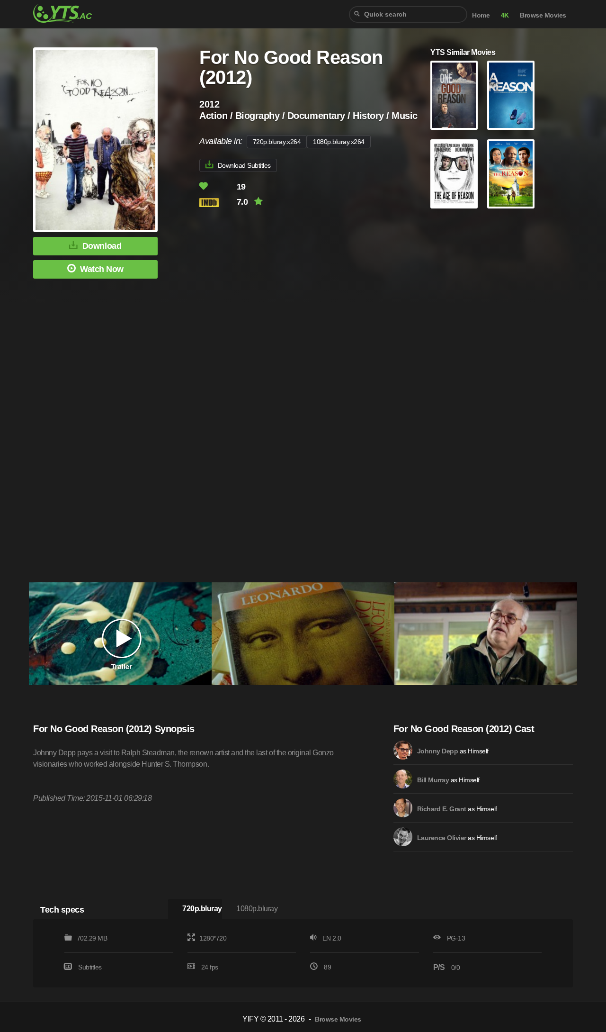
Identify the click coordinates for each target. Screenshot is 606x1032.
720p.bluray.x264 (277, 141)
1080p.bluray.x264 (339, 141)
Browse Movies (543, 15)
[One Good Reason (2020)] (454, 95)
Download (101, 246)
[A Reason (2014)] (511, 95)
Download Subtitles (244, 165)
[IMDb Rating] (217, 202)
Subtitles (90, 967)
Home (481, 15)
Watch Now (102, 269)
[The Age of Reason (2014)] (454, 173)
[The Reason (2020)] (511, 173)
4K (505, 15)
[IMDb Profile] (402, 750)
